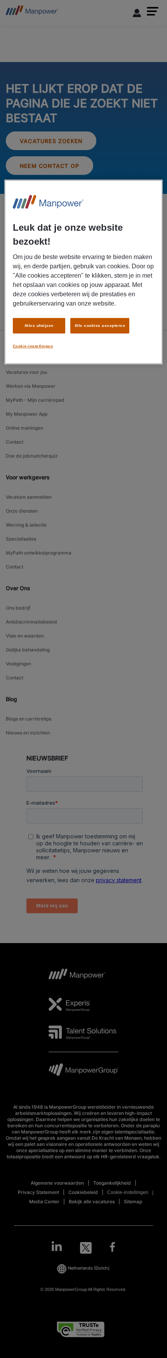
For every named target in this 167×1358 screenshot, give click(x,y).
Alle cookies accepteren (100, 325)
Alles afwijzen (39, 325)
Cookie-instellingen (33, 346)
